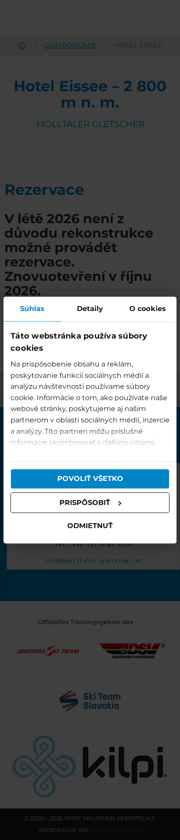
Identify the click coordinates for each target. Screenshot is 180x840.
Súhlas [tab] (32, 308)
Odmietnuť (90, 526)
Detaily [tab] (90, 308)
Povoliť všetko (90, 478)
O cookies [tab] (147, 308)
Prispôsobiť (84, 502)
